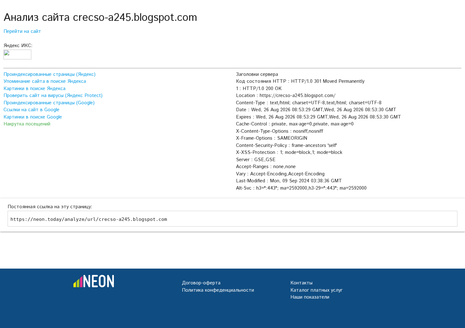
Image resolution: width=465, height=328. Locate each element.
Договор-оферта (201, 283)
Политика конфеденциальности (218, 290)
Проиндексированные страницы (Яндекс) (49, 74)
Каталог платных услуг (316, 290)
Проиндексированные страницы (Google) (49, 103)
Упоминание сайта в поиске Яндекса (44, 81)
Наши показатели (309, 297)
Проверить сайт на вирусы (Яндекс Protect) (52, 95)
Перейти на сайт (22, 31)
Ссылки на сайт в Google (31, 109)
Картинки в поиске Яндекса (34, 88)
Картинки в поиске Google (32, 117)
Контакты (301, 283)
